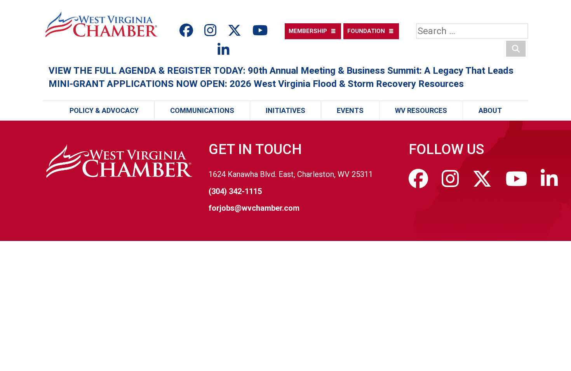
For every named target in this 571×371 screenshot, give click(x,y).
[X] (236, 31)
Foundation (366, 31)
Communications (202, 110)
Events (350, 110)
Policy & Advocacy (104, 110)
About (490, 110)
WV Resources (421, 110)
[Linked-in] (223, 50)
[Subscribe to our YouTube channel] (260, 31)
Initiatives (285, 110)
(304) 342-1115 (235, 191)
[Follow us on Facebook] (188, 31)
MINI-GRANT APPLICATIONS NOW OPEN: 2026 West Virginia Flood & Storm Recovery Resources (256, 83)
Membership (308, 31)
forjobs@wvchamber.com (254, 208)
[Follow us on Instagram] (212, 31)
